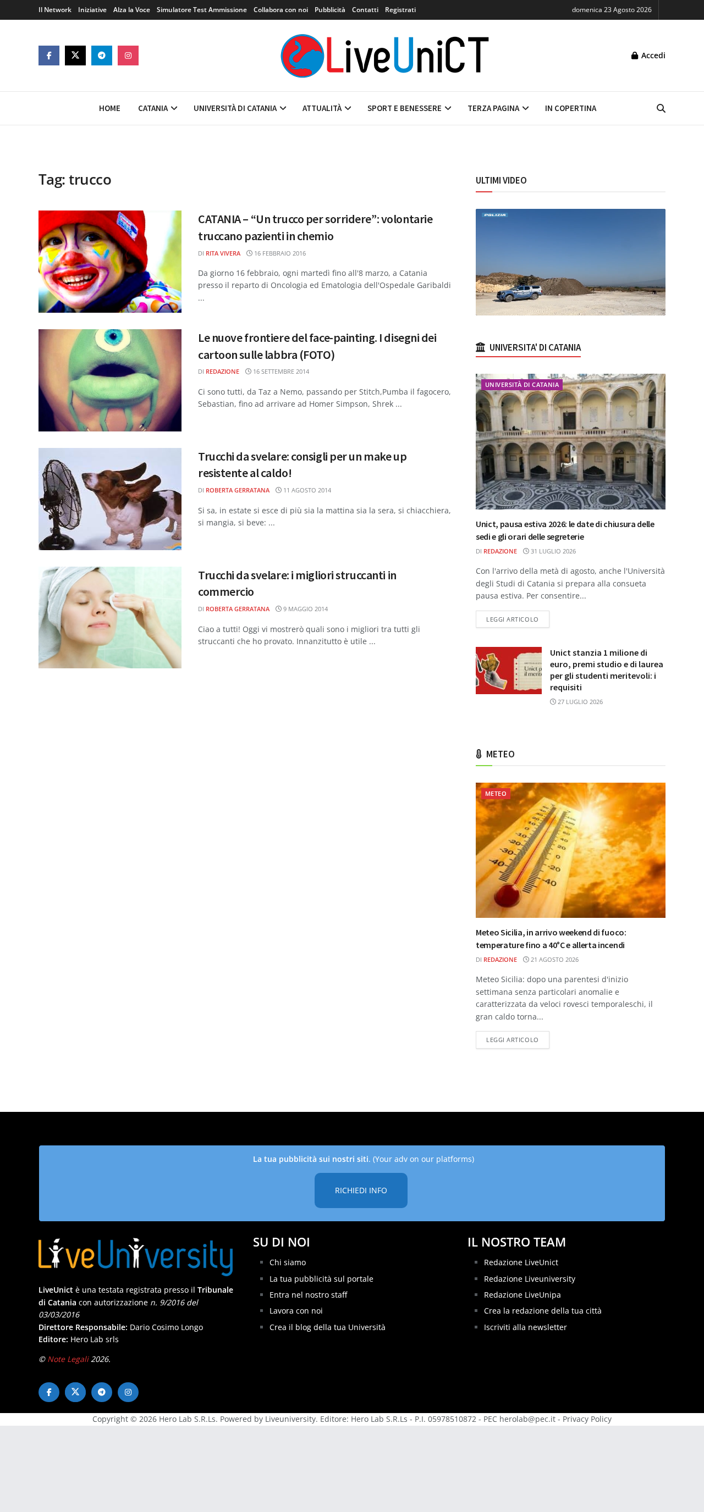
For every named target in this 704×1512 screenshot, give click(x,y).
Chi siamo (288, 1262)
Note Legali (68, 1359)
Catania (153, 108)
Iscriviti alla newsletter (525, 1327)
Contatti (365, 9)
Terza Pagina (493, 108)
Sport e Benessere (404, 108)
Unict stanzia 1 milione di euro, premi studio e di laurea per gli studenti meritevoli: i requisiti (606, 670)
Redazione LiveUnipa (522, 1294)
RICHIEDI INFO (361, 1190)
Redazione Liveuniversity (529, 1278)
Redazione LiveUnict (521, 1262)
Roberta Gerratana (238, 490)
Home (109, 108)
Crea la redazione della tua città (543, 1310)
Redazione (222, 371)
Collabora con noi (281, 9)
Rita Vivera (223, 253)
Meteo (496, 793)
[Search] (661, 108)
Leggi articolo (517, 618)
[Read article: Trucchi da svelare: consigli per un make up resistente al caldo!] (110, 499)
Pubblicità (330, 9)
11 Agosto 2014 (306, 490)
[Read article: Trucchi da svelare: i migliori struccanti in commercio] (110, 618)
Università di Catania (235, 108)
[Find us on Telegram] (101, 55)
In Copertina (570, 108)
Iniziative (92, 9)
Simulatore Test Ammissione (202, 9)
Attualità (322, 108)
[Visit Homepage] (385, 55)
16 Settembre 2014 (280, 371)
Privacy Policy (587, 1419)
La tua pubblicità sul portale (321, 1278)
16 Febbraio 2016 (279, 253)
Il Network (55, 9)
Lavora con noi (296, 1310)
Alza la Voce (131, 9)
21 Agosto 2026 (554, 959)
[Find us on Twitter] (75, 55)
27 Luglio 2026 (579, 701)
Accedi (652, 55)
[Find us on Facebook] (48, 55)
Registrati (400, 9)
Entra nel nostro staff (308, 1294)
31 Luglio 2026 (552, 551)
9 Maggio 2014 (305, 609)
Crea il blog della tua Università (328, 1327)
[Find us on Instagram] (128, 55)
